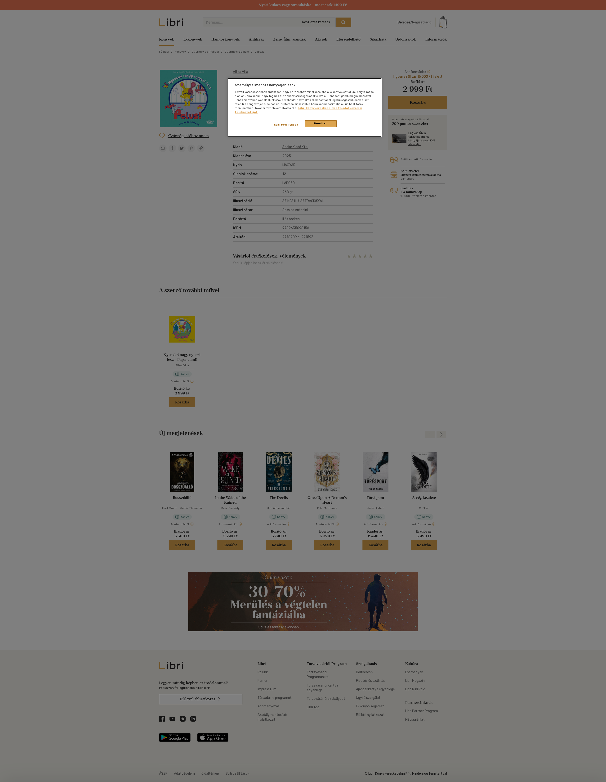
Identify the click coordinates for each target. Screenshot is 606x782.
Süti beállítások (286, 124)
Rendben (320, 123)
